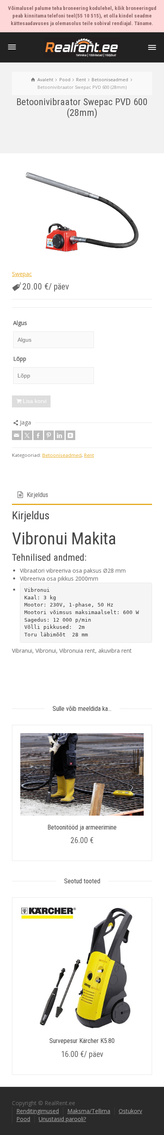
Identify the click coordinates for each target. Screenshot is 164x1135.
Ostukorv (130, 1111)
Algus (20, 323)
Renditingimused (37, 1111)
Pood (23, 1119)
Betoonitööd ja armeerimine (82, 827)
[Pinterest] (49, 435)
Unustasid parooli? (62, 1119)
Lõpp (19, 358)
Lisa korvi (35, 401)
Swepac (22, 274)
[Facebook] (38, 435)
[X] (27, 435)
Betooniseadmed (62, 455)
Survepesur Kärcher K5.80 (82, 1041)
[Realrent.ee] (82, 47)
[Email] (16, 435)
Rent (89, 455)
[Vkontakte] (70, 435)
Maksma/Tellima (88, 1111)
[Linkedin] (59, 435)
